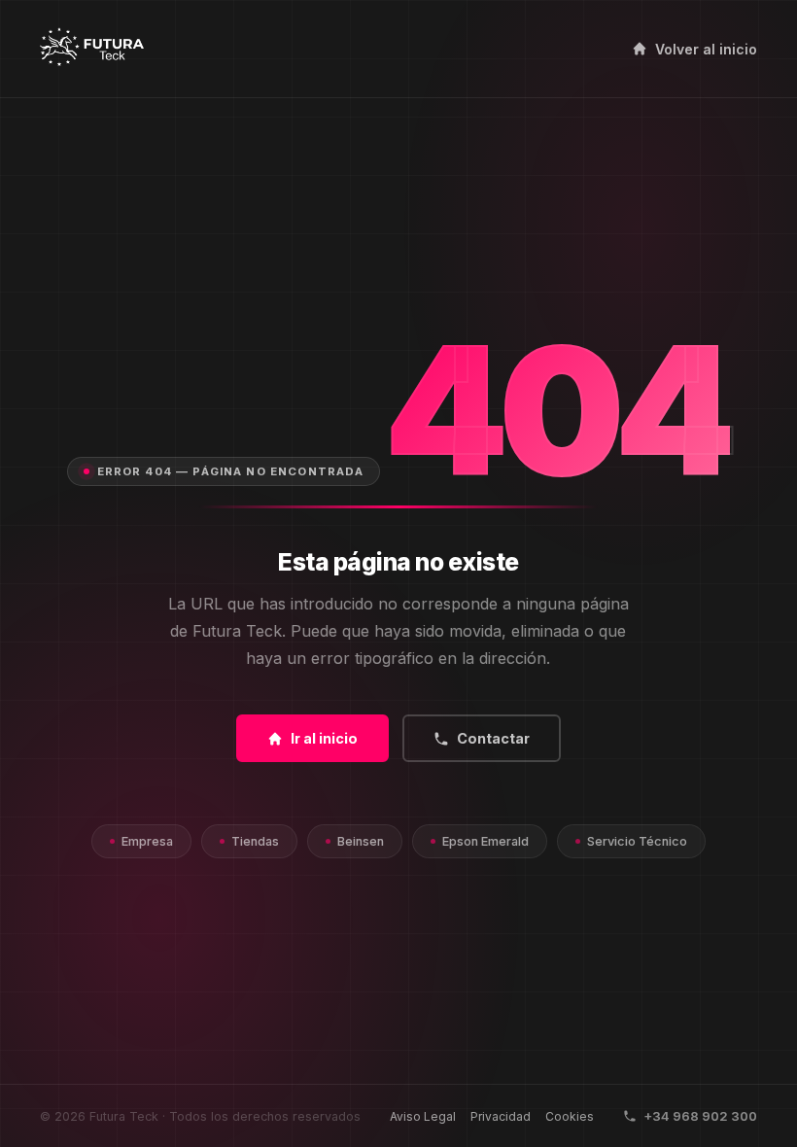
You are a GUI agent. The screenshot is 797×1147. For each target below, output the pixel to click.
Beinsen (360, 841)
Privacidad (500, 1116)
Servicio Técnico (637, 841)
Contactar (493, 738)
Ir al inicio (324, 738)
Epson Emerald (485, 841)
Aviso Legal (423, 1116)
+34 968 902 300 (700, 1116)
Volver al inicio (706, 49)
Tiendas (255, 841)
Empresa (147, 841)
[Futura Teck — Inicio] (92, 48)
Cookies (569, 1116)
